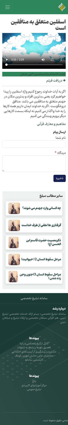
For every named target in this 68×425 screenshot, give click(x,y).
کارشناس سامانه (34, 360)
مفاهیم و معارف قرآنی (51, 124)
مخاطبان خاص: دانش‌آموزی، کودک (34, 356)
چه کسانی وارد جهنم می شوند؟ (41, 208)
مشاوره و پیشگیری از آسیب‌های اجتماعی (34, 352)
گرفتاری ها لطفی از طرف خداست (41, 225)
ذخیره (59, 178)
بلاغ (34, 381)
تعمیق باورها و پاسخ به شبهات (34, 347)
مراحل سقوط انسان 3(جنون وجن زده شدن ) (40, 276)
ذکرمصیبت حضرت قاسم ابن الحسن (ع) (43, 242)
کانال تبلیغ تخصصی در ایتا (34, 343)
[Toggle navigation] (7, 7)
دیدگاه (61, 153)
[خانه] (62, 7)
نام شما (61, 138)
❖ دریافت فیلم (56, 80)
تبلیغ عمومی (34, 389)
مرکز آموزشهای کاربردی (34, 385)
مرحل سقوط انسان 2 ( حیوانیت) (41, 259)
